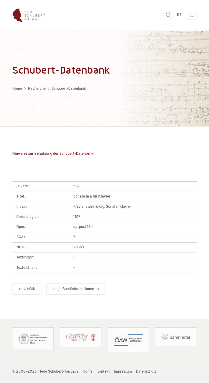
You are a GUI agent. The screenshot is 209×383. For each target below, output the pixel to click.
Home (87, 372)
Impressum (123, 372)
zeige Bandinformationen (74, 289)
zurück (28, 289)
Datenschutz (146, 372)
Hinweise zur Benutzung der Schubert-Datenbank (53, 154)
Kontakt (103, 372)
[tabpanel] (104, 79)
